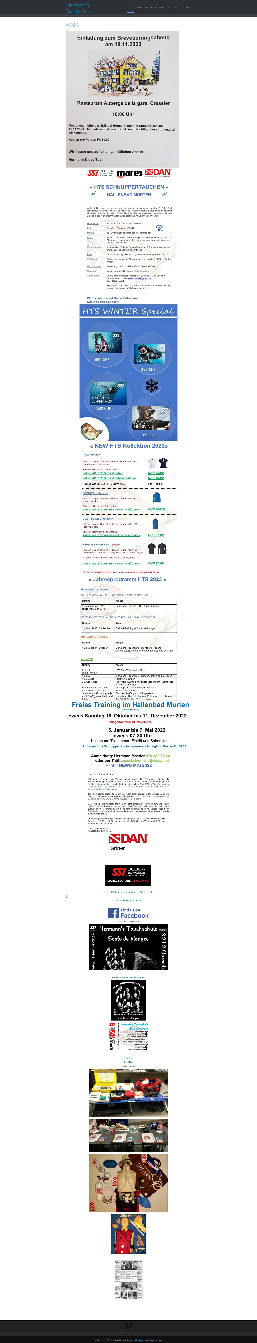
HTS (160, 8)
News (130, 8)
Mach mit (146, 892)
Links (176, 8)
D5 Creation (139, 1340)
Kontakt (185, 8)
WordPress (158, 1340)
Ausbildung (140, 8)
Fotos (168, 8)
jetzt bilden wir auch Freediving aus (130, 977)
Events (152, 8)
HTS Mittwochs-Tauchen (120, 892)
